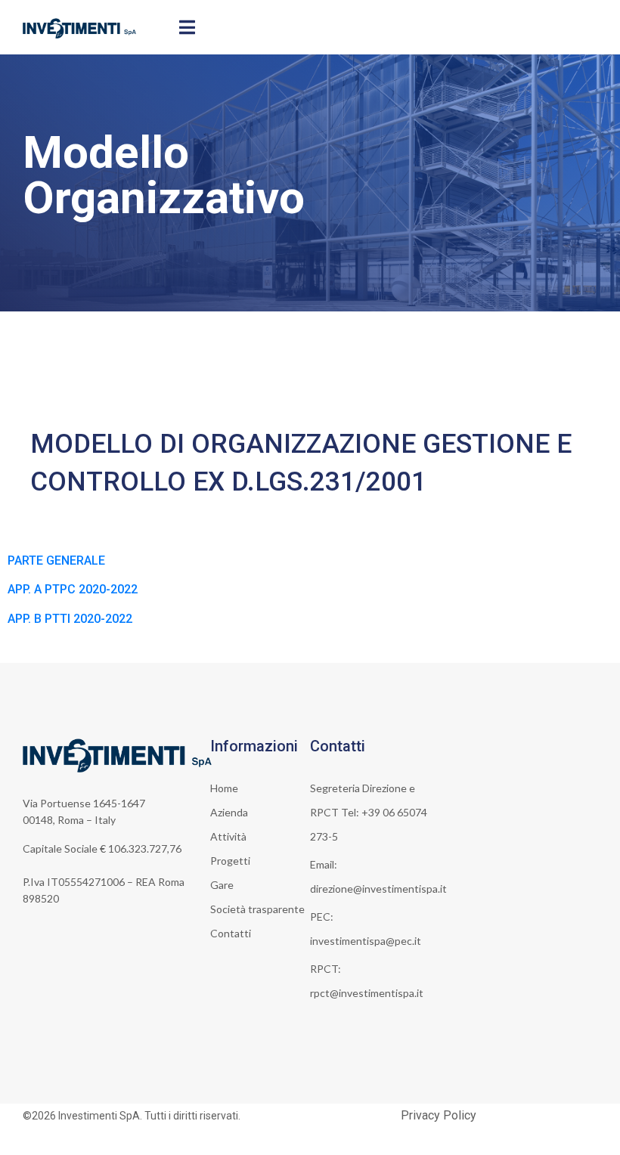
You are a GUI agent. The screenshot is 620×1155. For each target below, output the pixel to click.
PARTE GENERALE (56, 560)
